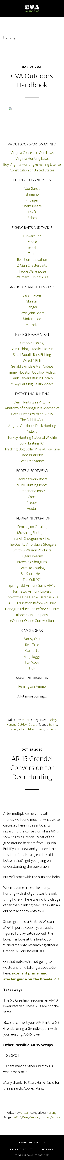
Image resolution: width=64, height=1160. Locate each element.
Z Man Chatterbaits (32, 265)
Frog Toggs (32, 656)
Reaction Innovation (32, 259)
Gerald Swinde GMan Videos (32, 366)
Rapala (32, 242)
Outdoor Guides (27, 724)
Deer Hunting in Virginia (32, 402)
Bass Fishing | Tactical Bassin (32, 349)
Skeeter (32, 301)
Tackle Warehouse (32, 271)
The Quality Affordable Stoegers (32, 544)
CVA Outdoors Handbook (32, 80)
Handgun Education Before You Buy (32, 609)
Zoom (32, 254)
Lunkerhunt (32, 236)
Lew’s (32, 212)
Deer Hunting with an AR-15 (32, 414)
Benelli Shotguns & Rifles (32, 538)
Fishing (52, 720)
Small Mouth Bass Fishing (32, 354)
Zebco (32, 218)
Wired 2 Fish (32, 360)
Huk (32, 668)
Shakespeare (32, 206)
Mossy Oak (32, 639)
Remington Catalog (32, 527)
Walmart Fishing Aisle (32, 277)
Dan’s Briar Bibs (32, 455)
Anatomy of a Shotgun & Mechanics (32, 408)
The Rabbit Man (32, 420)
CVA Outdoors (32, 8)
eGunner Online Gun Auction (32, 620)
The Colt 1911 (32, 579)
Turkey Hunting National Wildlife (32, 437)
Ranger (32, 307)
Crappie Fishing (32, 343)
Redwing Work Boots (32, 479)
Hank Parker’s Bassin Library (32, 378)
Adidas (32, 508)
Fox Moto (32, 662)
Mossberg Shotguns (32, 533)
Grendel (34, 1117)
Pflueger (32, 200)
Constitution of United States (32, 170)
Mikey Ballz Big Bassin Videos (32, 384)
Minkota (32, 325)
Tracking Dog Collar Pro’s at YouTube (32, 449)
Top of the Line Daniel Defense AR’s (32, 597)
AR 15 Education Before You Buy (32, 603)
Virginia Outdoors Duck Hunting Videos (32, 429)
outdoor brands (34, 729)
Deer (25, 1117)
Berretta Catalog (32, 568)
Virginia (55, 1117)
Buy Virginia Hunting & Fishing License (32, 164)
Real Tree (32, 645)
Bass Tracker (32, 295)
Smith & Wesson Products (32, 550)
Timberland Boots (32, 491)
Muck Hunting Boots (32, 485)
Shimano (32, 194)
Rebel (32, 248)
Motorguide (32, 319)
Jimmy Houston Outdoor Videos (32, 372)
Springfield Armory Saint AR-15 (32, 585)
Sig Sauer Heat (32, 574)
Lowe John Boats (32, 313)
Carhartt (32, 650)
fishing (53, 724)
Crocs (32, 497)
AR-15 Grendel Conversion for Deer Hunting (32, 768)
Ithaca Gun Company (32, 615)
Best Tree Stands (32, 461)
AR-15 (17, 1117)
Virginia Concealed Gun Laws (32, 153)
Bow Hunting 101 (32, 443)
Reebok (32, 502)
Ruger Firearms (32, 556)
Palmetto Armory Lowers (32, 591)
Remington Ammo (32, 686)
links (21, 729)
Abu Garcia (32, 188)
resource (51, 729)
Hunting (11, 724)
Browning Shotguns (32, 562)
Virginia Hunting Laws (32, 158)
